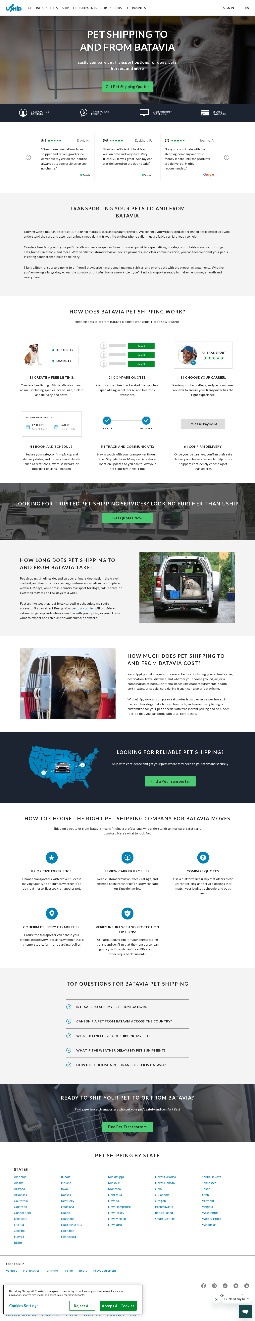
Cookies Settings (23, 1305)
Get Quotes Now (127, 518)
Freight (68, 1270)
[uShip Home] (14, 8)
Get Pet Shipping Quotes (127, 86)
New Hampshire (119, 1206)
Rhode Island (164, 1212)
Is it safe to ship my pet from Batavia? (112, 1007)
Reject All (82, 1306)
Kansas (66, 1195)
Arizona (19, 1189)
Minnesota (68, 1236)
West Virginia (211, 1218)
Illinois (65, 1177)
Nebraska (115, 1195)
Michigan (67, 1230)
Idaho (18, 1242)
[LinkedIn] (246, 1286)
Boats (83, 1270)
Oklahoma (162, 1195)
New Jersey (116, 1212)
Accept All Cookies (118, 1306)
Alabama (20, 1177)
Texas (206, 1189)
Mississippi (116, 1177)
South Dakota (211, 1177)
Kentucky (67, 1201)
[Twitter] (225, 1286)
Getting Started (41, 8)
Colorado (20, 1206)
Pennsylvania (164, 1206)
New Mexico (117, 1218)
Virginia (207, 1206)
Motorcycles (31, 1270)
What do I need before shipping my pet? (113, 1036)
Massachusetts (71, 1224)
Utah (205, 1195)
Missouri (114, 1183)
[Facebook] (203, 1286)
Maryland (68, 1218)
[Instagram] (214, 1286)
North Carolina (165, 1177)
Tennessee (209, 1183)
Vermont (208, 1201)
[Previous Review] (28, 157)
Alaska (19, 1183)
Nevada (113, 1201)
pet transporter (83, 608)
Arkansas (20, 1195)
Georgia (19, 1230)
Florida (19, 1224)
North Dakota (165, 1183)
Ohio (158, 1189)
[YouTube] (235, 1286)
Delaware (20, 1218)
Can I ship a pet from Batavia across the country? (124, 1021)
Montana (114, 1189)
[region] (73, 1300)
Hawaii (19, 1236)
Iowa (64, 1189)
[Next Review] (226, 157)
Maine (65, 1212)
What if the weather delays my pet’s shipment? (121, 1050)
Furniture (52, 1270)
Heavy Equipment (104, 1270)
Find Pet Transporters (127, 1127)
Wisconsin (209, 1224)
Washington (210, 1212)
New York (115, 1224)
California (21, 1201)
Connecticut (22, 1212)
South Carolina (165, 1218)
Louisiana (67, 1206)
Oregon (160, 1201)
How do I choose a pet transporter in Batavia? (121, 1065)
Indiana (66, 1183)
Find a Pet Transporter (170, 781)
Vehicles (11, 1270)
